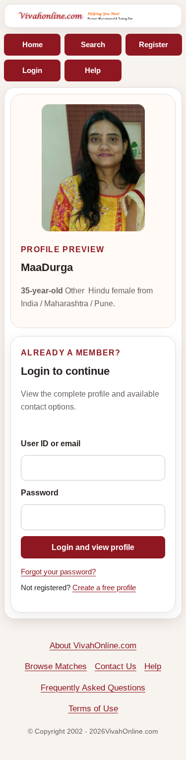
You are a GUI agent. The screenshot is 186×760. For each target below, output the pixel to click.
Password (40, 492)
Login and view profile (93, 547)
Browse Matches (56, 666)
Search (93, 44)
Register (153, 44)
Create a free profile (104, 588)
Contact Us (115, 666)
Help (93, 70)
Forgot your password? (58, 572)
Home (32, 44)
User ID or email (50, 443)
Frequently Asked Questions (93, 687)
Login (32, 70)
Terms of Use (93, 708)
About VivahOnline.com (93, 645)
